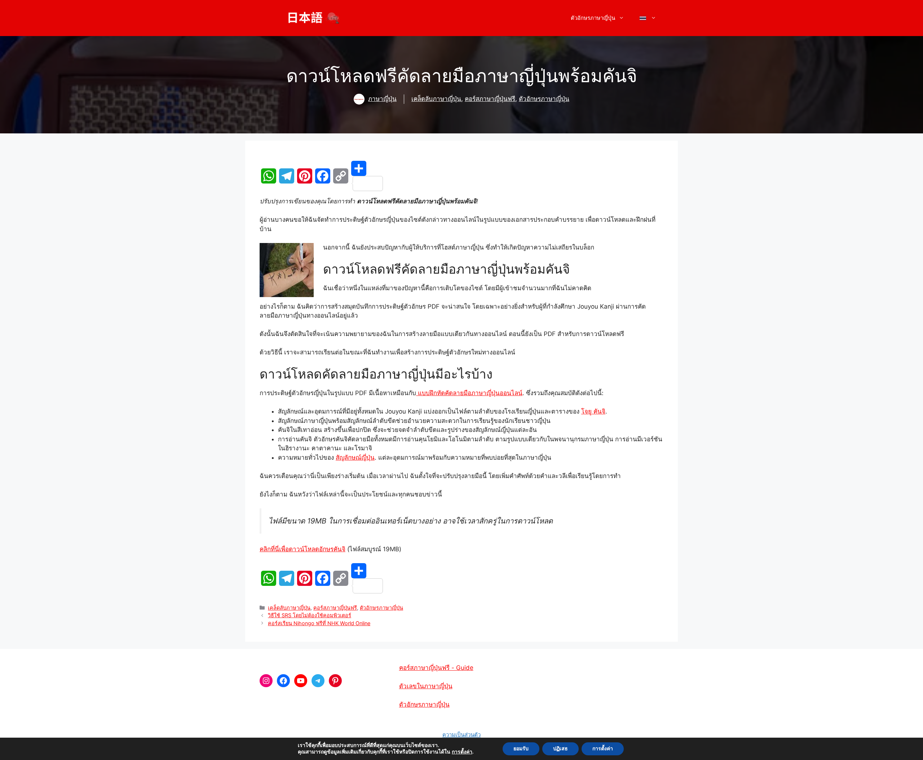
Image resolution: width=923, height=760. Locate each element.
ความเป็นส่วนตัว (461, 734)
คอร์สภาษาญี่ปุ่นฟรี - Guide (436, 667)
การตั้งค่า (462, 752)
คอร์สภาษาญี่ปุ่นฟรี (490, 98)
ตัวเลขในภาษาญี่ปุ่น (425, 686)
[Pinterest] (305, 176)
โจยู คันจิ (593, 411)
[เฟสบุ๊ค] (323, 176)
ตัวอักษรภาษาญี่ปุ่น (544, 98)
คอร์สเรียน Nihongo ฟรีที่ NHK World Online (319, 623)
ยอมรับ (521, 748)
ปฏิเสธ (560, 748)
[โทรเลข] (287, 176)
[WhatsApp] (269, 176)
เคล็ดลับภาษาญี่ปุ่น (436, 98)
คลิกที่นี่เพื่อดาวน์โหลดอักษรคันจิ (302, 549)
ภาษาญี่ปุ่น (382, 98)
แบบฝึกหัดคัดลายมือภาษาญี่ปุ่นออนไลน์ (469, 393)
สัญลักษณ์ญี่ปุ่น (355, 457)
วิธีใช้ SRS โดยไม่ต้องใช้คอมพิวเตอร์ (309, 615)
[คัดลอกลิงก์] (341, 176)
